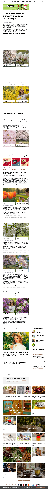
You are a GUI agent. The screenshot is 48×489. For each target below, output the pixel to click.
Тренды (18, 1)
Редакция (4, 484)
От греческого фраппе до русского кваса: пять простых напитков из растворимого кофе (40, 341)
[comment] (6, 375)
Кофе (15, 1)
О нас (6, 484)
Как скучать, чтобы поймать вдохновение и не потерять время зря (40, 332)
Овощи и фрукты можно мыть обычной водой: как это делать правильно (40, 336)
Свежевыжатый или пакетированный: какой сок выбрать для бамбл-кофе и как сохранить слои (38, 443)
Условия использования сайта (6, 485)
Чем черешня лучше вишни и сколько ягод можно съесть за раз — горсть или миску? (38, 397)
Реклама (15, 484)
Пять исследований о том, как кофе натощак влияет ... (38, 354)
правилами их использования (29, 487)
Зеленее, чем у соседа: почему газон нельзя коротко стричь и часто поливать (23, 444)
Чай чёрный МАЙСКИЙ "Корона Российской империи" (7, 167)
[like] (3, 375)
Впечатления (23, 1)
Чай (12, 1)
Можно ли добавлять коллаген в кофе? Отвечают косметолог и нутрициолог (40, 345)
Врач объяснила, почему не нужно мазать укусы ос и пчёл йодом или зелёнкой (38, 411)
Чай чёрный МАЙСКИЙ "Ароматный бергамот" (15, 167)
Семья (27, 1)
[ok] (9, 374)
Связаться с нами (11, 484)
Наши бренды (34, 1)
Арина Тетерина (6, 20)
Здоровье (30, 1)
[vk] (8, 374)
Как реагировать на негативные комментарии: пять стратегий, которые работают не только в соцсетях (9, 475)
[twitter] (10, 374)
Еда (20, 1)
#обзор (5, 372)
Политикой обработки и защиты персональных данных (14, 381)
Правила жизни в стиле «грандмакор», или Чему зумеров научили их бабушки (23, 397)
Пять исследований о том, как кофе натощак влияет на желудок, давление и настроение (9, 444)
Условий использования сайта (14, 381)
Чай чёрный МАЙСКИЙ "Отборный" (24, 167)
